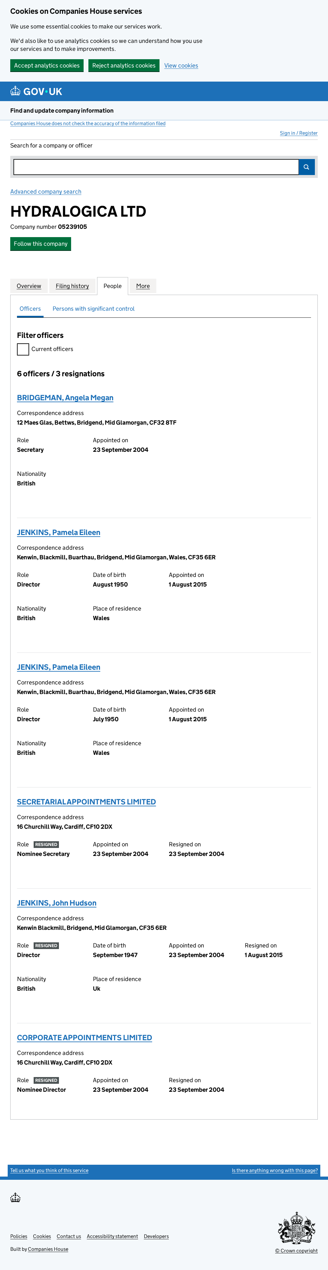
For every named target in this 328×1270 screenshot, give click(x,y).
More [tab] (143, 286)
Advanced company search (45, 191)
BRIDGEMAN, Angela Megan (65, 397)
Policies (18, 1236)
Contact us (69, 1236)
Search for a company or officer (51, 145)
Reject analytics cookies (124, 65)
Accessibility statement (112, 1236)
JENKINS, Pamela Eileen (58, 532)
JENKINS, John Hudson (56, 902)
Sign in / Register (299, 133)
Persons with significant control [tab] (94, 308)
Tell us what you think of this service (49, 1170)
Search (307, 167)
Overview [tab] (29, 286)
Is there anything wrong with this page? (275, 1170)
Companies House (48, 1249)
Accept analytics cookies (47, 65)
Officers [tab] (30, 308)
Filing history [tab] (72, 286)
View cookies (181, 65)
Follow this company (41, 243)
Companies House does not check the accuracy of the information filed (88, 123)
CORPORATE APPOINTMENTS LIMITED (84, 1037)
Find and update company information (62, 110)
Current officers (52, 349)
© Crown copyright (296, 1251)
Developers (156, 1236)
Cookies (42, 1236)
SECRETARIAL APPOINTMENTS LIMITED (86, 801)
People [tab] (112, 286)
